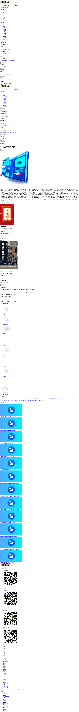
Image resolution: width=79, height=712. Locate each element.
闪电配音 (4, 700)
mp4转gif (4, 652)
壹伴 (4, 699)
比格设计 (4, 695)
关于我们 (4, 20)
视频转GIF (5, 27)
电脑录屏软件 (5, 650)
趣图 (7, 7)
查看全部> (2, 69)
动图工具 (2, 22)
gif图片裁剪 (5, 658)
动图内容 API (5, 683)
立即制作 (2, 240)
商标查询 (4, 709)
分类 (5, 7)
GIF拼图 (4, 29)
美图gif (18, 398)
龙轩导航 (4, 697)
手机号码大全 (5, 710)
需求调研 (4, 670)
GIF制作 (2, 7)
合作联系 (2, 15)
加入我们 (4, 673)
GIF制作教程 (5, 706)
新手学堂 (4, 664)
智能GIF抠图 (5, 661)
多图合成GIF (5, 26)
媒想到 (4, 702)
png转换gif (32, 400)
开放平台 (2, 9)
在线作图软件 (5, 703)
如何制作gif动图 (14, 398)
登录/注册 (2, 71)
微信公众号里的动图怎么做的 (39, 398)
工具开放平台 (5, 12)
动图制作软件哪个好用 (28, 398)
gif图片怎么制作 (49, 398)
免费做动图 (73, 398)
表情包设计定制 (6, 687)
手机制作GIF (5, 37)
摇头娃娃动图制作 (62, 398)
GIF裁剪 (4, 33)
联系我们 (4, 18)
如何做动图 (69, 398)
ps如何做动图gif (5, 400)
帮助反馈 (4, 667)
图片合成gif (5, 651)
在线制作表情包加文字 (39, 400)
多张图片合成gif (26, 400)
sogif (22, 400)
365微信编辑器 (6, 696)
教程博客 (4, 666)
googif (1, 398)
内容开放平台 (5, 11)
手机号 (4, 707)
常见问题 (4, 669)
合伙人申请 (5, 17)
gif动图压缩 (5, 659)
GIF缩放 (4, 31)
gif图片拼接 (5, 654)
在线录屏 (4, 24)
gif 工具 (22, 398)
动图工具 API (5, 684)
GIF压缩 (4, 34)
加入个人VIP (3, 63)
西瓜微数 (4, 704)
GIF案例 (4, 678)
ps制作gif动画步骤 (6, 398)
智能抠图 (4, 36)
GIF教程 (4, 679)
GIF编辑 (4, 30)
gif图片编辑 (5, 655)
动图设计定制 (5, 686)
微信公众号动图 (55, 398)
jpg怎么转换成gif (11, 400)
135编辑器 (5, 693)
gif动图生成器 (18, 400)
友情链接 (2, 691)
